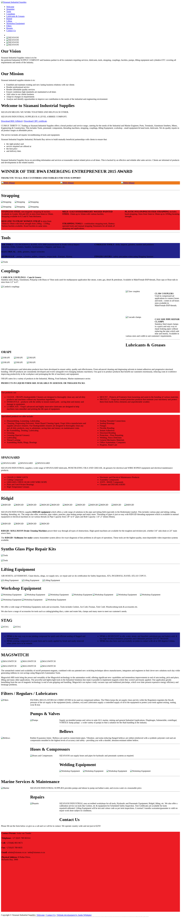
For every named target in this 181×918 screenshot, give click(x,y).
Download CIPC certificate (35, 121)
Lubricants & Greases (15, 16)
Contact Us (11, 30)
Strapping (10, 9)
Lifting (9, 21)
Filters (9, 26)
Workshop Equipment (15, 23)
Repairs (9, 28)
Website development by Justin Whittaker (74, 915)
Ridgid (9, 19)
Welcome (10, 7)
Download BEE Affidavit (12, 121)
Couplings (10, 14)
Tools (8, 11)
